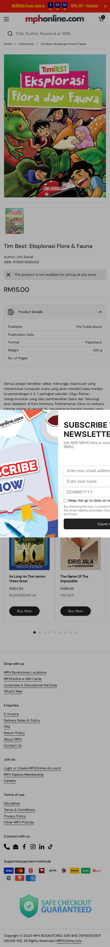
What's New (13, 691)
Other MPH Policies (19, 822)
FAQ (7, 726)
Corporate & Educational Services (30, 685)
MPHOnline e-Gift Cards (23, 679)
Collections (26, 44)
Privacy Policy (15, 816)
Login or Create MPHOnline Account (32, 768)
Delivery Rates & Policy (22, 720)
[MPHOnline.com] (55, 19)
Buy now (24, 611)
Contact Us (13, 745)
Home (8, 44)
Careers (10, 780)
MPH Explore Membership (24, 774)
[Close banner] (105, 6)
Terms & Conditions (19, 810)
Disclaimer (12, 803)
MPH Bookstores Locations (25, 672)
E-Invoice (11, 714)
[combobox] (55, 33)
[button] (101, 19)
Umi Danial (25, 257)
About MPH (13, 739)
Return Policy (14, 733)
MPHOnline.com (69, 941)
